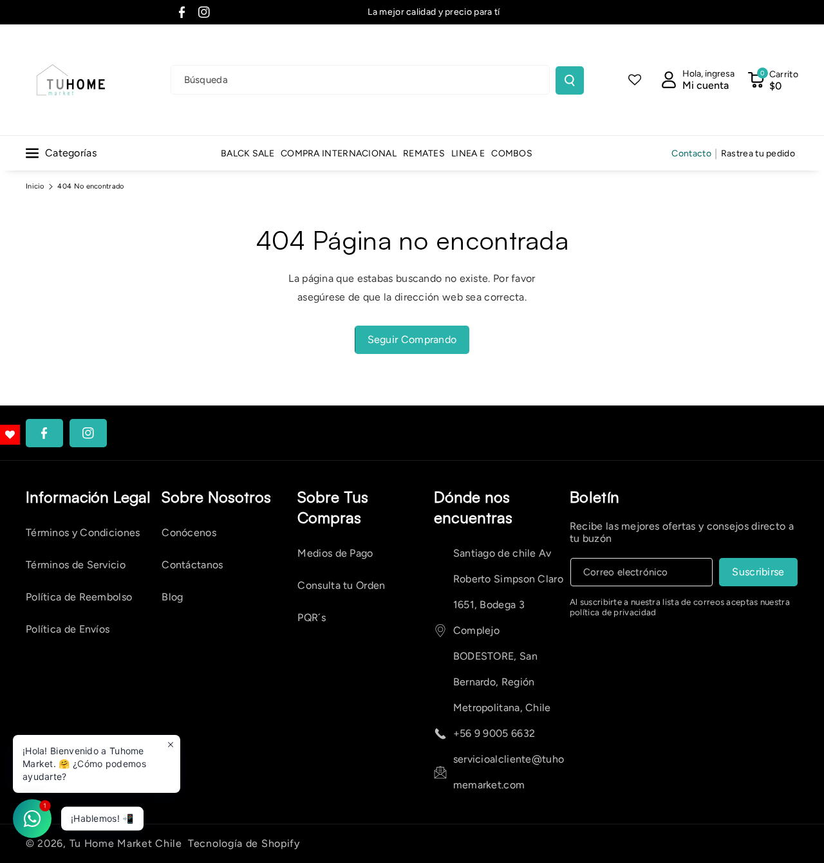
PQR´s (311, 617)
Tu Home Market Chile (126, 843)
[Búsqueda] (570, 80)
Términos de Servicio (76, 565)
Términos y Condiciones (83, 532)
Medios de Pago (335, 553)
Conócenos (189, 532)
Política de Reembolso (79, 597)
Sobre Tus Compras (332, 507)
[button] (772, 80)
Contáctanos (192, 565)
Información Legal (88, 496)
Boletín (595, 496)
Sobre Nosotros (216, 496)
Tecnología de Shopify (244, 843)
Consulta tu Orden (341, 585)
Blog (172, 597)
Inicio (35, 186)
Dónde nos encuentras (473, 507)
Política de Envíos (67, 629)
